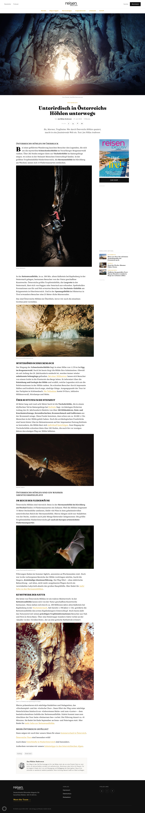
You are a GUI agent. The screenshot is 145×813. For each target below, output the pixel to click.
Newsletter (7, 4)
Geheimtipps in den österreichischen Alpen (63, 746)
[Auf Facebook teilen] (68, 123)
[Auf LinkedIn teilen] (73, 123)
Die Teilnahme (50, 391)
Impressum (66, 790)
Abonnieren (135, 4)
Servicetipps (67, 11)
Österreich (28, 753)
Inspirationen (80, 11)
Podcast (15, 4)
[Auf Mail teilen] (82, 123)
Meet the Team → (22, 799)
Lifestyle (92, 11)
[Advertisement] (114, 217)
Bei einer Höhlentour (57, 376)
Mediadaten (67, 797)
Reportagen (54, 11)
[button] (4, 808)
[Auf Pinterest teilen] (77, 123)
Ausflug (19, 753)
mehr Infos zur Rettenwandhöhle (39, 723)
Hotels (43, 11)
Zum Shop (114, 180)
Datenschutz (67, 794)
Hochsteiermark (40, 607)
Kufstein (52, 407)
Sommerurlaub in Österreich (73, 733)
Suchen (126, 4)
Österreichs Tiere (24, 737)
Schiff (101, 11)
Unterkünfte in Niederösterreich (40, 742)
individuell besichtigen (58, 425)
